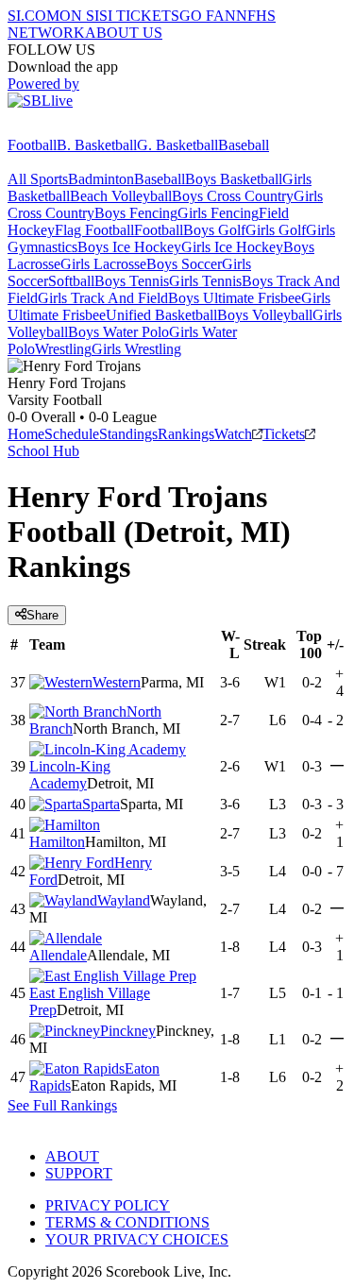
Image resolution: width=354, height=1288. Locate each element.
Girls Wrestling (136, 349)
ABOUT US (123, 33)
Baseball (243, 145)
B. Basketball (97, 145)
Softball (71, 281)
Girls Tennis (205, 281)
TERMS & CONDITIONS (127, 1222)
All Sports (38, 179)
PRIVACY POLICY (107, 1205)
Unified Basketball (161, 315)
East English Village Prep (89, 1001)
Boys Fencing (135, 213)
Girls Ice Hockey (232, 247)
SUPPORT (78, 1173)
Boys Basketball (233, 179)
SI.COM (33, 16)
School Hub (43, 451)
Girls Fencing (218, 213)
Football (32, 145)
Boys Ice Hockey (129, 247)
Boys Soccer (184, 264)
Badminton (101, 179)
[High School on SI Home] (80, 128)
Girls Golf (275, 230)
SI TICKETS (139, 16)
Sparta (101, 804)
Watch (233, 434)
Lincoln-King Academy (69, 774)
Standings (128, 434)
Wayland (123, 900)
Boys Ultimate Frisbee (234, 298)
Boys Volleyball (264, 315)
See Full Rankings (62, 1105)
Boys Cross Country (233, 196)
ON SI (79, 16)
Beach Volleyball (121, 196)
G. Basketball (177, 145)
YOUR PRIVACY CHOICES (136, 1239)
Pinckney (128, 1031)
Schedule (71, 434)
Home (26, 434)
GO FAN (207, 16)
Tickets (283, 434)
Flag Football (94, 230)
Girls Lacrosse (103, 264)
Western (117, 682)
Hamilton (57, 842)
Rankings (186, 434)
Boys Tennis (131, 281)
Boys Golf (214, 230)
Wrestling (63, 349)
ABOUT (72, 1156)
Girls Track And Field (103, 298)
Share (42, 615)
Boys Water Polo (118, 332)
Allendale (58, 955)
